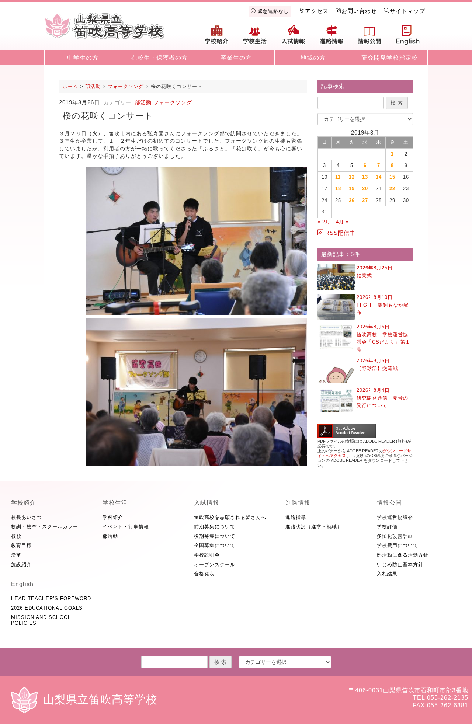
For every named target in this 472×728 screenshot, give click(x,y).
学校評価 (387, 526)
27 (365, 200)
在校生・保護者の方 (159, 58)
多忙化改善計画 (395, 536)
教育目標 (21, 545)
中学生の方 (82, 58)
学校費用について (397, 545)
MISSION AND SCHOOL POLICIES (41, 620)
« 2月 (323, 221)
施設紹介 (21, 564)
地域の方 (313, 58)
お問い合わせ (359, 11)
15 (392, 177)
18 (338, 188)
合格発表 (204, 574)
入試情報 (293, 37)
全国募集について (214, 545)
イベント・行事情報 (126, 526)
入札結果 (387, 574)
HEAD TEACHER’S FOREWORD (51, 598)
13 (365, 177)
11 (338, 177)
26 (352, 200)
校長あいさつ (26, 517)
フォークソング (172, 102)
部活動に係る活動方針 (402, 555)
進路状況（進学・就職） (313, 526)
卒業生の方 (236, 58)
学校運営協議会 (395, 517)
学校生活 (255, 37)
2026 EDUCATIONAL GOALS (47, 608)
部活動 (143, 102)
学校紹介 (217, 37)
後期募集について (214, 536)
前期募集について (214, 526)
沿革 (16, 555)
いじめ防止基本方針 (400, 564)
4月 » (342, 221)
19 (352, 188)
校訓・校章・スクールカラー (44, 526)
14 (379, 177)
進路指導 (295, 517)
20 (365, 188)
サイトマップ (407, 11)
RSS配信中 (340, 233)
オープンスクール (214, 564)
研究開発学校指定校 (389, 58)
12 (352, 177)
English (408, 37)
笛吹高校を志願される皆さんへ (230, 517)
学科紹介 (113, 517)
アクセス (317, 11)
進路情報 (331, 37)
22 (392, 188)
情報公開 (369, 37)
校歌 (16, 536)
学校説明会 (207, 555)
